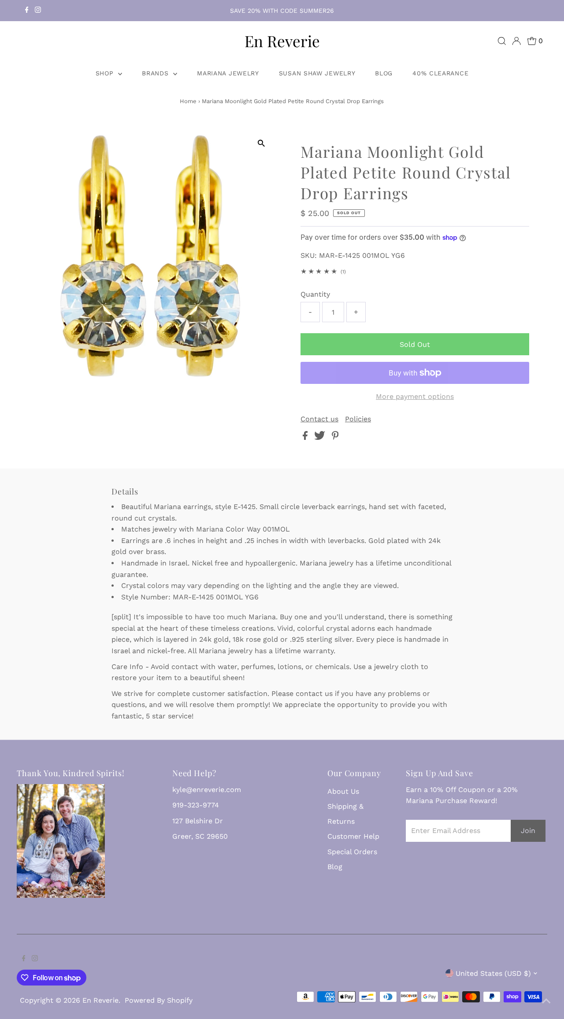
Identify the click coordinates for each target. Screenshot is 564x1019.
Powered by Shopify (159, 1000)
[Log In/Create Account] (516, 41)
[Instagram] (38, 10)
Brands (156, 73)
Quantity (315, 294)
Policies (358, 419)
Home (188, 101)
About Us (343, 791)
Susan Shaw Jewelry (317, 73)
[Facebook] (27, 10)
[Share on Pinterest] (335, 437)
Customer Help (353, 836)
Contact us (319, 419)
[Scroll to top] (546, 1001)
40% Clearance (440, 73)
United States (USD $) (493, 973)
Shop (106, 73)
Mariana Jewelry (228, 73)
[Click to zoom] (261, 143)
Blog (384, 73)
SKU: (309, 255)
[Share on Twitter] (320, 437)
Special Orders (352, 852)
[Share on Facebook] (306, 437)
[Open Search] (502, 41)
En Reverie (282, 40)
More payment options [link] (415, 396)
